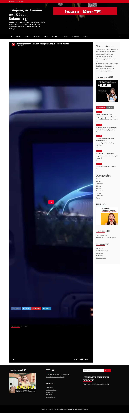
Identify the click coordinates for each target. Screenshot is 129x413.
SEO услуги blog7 (102, 235)
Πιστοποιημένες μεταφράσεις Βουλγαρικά (96, 384)
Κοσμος (27, 36)
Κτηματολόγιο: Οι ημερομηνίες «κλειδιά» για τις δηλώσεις (106, 128)
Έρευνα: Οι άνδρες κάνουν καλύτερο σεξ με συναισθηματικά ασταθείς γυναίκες (105, 141)
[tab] (101, 107)
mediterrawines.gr (102, 251)
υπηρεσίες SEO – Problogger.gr (106, 238)
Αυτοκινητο (75, 36)
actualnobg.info (101, 258)
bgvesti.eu (99, 255)
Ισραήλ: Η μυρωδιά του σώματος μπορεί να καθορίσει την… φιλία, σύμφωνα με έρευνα (106, 116)
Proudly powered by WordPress (51, 409)
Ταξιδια (85, 36)
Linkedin (47, 308)
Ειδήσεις (110, 108)
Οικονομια (37, 36)
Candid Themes (83, 409)
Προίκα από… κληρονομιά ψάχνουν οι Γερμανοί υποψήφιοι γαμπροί (107, 155)
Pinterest (37, 308)
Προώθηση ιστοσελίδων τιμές (55, 377)
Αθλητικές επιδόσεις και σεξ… (106, 166)
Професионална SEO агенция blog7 (58, 374)
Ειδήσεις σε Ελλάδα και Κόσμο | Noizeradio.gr (25, 14)
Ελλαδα (18, 36)
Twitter (26, 308)
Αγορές (46, 36)
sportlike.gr (99, 253)
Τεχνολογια (55, 36)
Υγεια (98, 198)
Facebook (16, 308)
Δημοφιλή (101, 108)
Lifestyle (65, 36)
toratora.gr (99, 248)
